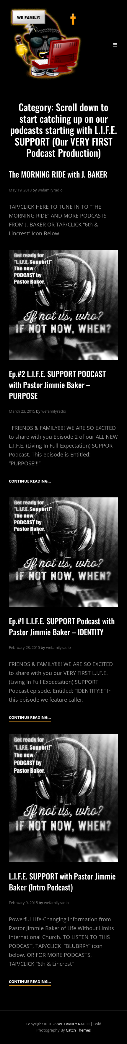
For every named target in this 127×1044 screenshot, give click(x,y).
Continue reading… (30, 481)
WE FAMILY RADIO (73, 1024)
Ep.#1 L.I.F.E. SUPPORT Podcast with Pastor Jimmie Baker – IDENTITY (62, 626)
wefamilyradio (50, 190)
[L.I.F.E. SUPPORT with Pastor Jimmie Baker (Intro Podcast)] (63, 798)
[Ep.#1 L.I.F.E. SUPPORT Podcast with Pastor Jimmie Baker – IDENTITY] (63, 552)
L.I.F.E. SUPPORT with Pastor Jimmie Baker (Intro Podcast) (62, 881)
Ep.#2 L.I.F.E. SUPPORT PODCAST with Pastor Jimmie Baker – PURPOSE (57, 384)
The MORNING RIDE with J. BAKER (58, 174)
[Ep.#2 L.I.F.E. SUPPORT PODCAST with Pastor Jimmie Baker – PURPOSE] (63, 305)
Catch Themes (78, 1030)
